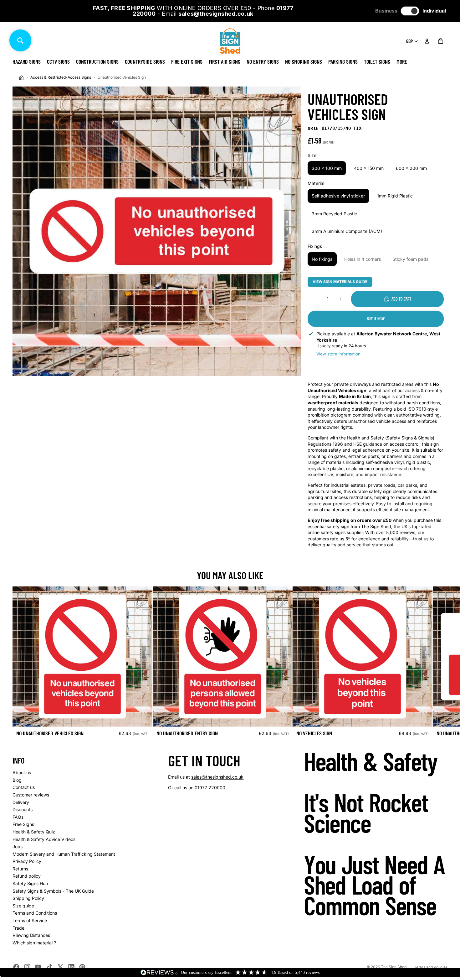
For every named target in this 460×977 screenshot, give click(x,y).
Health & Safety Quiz (34, 831)
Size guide (23, 905)
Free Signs (23, 824)
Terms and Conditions (35, 913)
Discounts (23, 809)
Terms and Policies (430, 967)
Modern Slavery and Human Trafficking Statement (64, 854)
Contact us (24, 787)
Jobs (18, 846)
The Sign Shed (393, 966)
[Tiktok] (49, 967)
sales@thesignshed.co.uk (217, 777)
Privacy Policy (27, 861)
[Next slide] (440, 664)
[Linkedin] (71, 967)
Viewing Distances (31, 935)
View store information (338, 353)
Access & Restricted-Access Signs (60, 77)
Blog (17, 780)
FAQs (18, 817)
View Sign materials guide (340, 281)
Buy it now (376, 318)
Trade (18, 928)
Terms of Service (30, 920)
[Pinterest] (82, 967)
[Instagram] (27, 967)
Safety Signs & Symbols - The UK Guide (53, 891)
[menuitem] (401, 61)
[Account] (427, 41)
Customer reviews (31, 794)
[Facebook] (16, 967)
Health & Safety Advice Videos (44, 839)
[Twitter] (60, 967)
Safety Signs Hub (30, 883)
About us (22, 772)
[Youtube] (38, 967)
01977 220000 (210, 787)
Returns (20, 868)
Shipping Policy (28, 898)
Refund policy (27, 876)
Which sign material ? (34, 942)
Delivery (21, 802)
